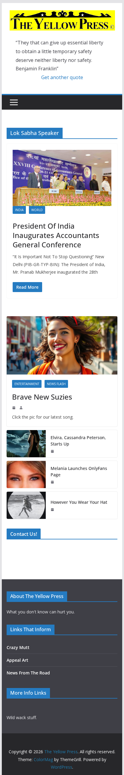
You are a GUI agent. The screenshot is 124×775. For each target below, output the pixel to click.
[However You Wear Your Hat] (26, 505)
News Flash (56, 384)
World (37, 210)
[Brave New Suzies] (62, 345)
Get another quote (62, 77)
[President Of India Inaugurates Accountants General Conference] (62, 178)
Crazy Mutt (18, 647)
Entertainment (26, 384)
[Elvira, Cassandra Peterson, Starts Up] (26, 443)
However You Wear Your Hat (79, 502)
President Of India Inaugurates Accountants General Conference (56, 235)
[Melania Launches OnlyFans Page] (26, 474)
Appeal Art (17, 660)
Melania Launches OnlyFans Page (79, 471)
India (19, 210)
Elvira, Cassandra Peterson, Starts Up (78, 441)
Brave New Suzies (42, 397)
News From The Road (28, 673)
